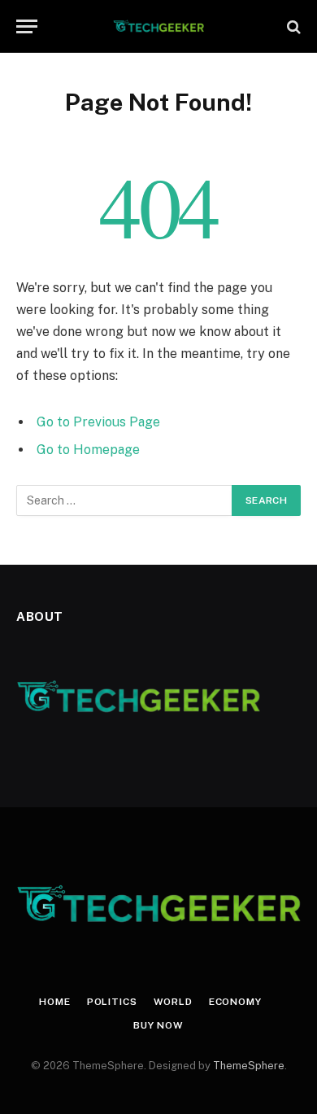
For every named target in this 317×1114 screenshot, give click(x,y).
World (173, 1001)
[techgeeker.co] (159, 26)
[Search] (292, 26)
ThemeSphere (248, 1065)
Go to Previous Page (98, 422)
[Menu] (26, 26)
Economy (235, 1001)
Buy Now (158, 1025)
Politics (112, 1001)
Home (54, 1001)
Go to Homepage (88, 449)
